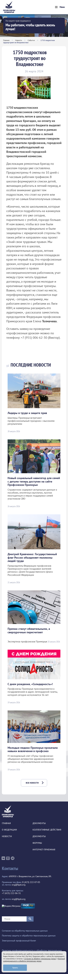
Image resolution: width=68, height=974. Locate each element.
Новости (18, 40)
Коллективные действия (47, 829)
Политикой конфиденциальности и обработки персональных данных (34, 959)
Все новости (32, 782)
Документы (39, 823)
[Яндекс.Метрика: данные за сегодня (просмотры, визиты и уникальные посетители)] (11, 906)
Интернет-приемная (44, 849)
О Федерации (9, 829)
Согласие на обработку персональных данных (25, 930)
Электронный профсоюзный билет (19, 940)
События (31, 40)
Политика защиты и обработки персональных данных (29, 935)
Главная (6, 40)
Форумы (37, 843)
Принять (15, 967)
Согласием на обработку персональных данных (40, 958)
